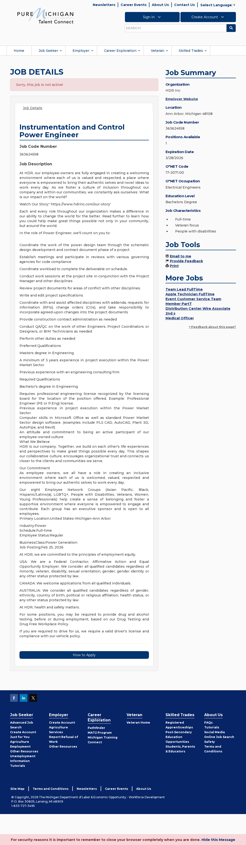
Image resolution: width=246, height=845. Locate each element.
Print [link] (174, 266)
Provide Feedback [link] (186, 261)
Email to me (180, 256)
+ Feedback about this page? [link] (212, 327)
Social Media (214, 732)
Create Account (205, 17)
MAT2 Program (100, 732)
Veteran (157, 50)
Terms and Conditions (50, 789)
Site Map (17, 789)
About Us (160, 5)
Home (19, 50)
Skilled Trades (191, 50)
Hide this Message (218, 840)
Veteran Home (138, 722)
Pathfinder (96, 728)
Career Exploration (120, 50)
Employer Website (182, 99)
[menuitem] (18, 50)
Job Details (32, 108)
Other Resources (24, 751)
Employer (81, 50)
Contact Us (184, 5)
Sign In (149, 17)
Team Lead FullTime (184, 289)
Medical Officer (180, 318)
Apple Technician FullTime (190, 294)
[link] (45, 15)
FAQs (208, 722)
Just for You (20, 737)
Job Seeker (48, 50)
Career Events (134, 5)
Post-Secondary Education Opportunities (179, 737)
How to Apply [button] (84, 655)
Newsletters (104, 5)
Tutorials (17, 766)
